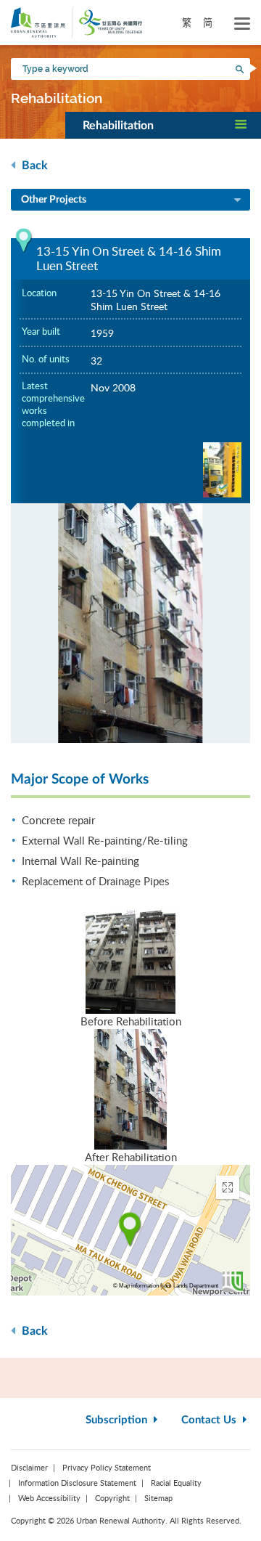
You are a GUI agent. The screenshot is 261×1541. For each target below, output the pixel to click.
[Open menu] (242, 24)
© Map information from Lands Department (165, 1285)
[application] (130, 1230)
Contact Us (210, 1420)
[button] (163, 125)
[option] (130, 623)
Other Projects (53, 200)
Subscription (118, 1420)
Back (33, 165)
